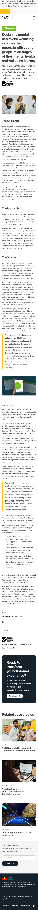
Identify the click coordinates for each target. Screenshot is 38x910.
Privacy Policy (25, 906)
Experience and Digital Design (13, 616)
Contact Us (5, 906)
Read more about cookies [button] (21, 6)
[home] (8, 17)
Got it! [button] (5, 11)
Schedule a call (14, 696)
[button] (34, 17)
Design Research (8, 648)
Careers (15, 906)
